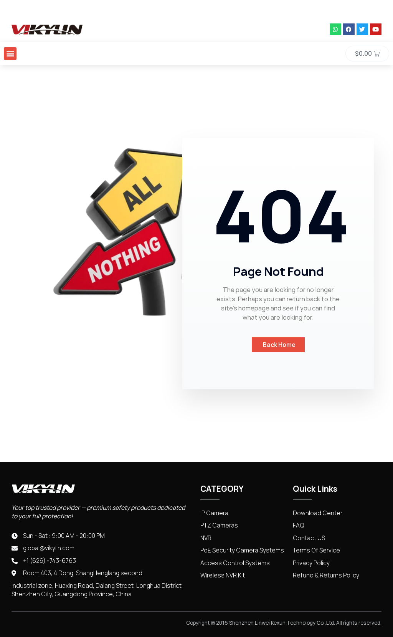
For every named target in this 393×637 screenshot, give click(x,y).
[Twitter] (362, 29)
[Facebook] (349, 29)
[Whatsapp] (335, 29)
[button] (10, 53)
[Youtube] (375, 29)
